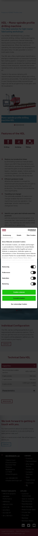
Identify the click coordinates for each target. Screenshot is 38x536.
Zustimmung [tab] (7, 235)
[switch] (33, 272)
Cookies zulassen (19, 292)
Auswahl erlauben (19, 298)
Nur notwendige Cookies (19, 304)
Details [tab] (19, 235)
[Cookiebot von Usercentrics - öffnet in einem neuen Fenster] (28, 230)
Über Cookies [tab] (31, 235)
